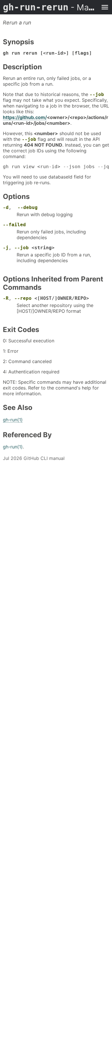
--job (97, 94)
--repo (23, 298)
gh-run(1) (13, 420)
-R (6, 298)
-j (6, 247)
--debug (28, 207)
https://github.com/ (25, 117)
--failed (14, 224)
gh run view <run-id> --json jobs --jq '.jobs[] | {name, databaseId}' (56, 166)
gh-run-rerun (50, 7)
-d (6, 207)
